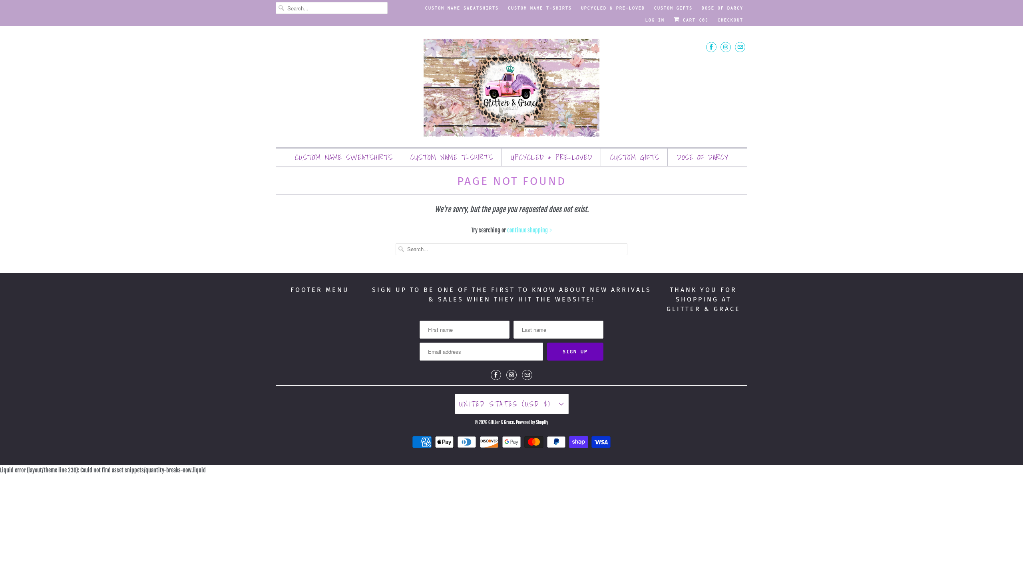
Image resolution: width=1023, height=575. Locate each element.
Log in (655, 20)
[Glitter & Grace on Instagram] (725, 47)
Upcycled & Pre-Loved (613, 8)
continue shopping (528, 230)
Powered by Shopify (532, 422)
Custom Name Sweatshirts (462, 8)
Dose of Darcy (722, 8)
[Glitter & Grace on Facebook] (711, 47)
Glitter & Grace (501, 422)
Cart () (694, 20)
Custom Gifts (673, 8)
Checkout (730, 20)
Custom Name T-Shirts (540, 8)
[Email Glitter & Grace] (740, 47)
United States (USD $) (507, 404)
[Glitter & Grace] (511, 88)
